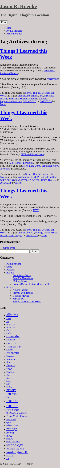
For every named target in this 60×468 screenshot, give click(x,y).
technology (14, 445)
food (17, 180)
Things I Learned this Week (27, 301)
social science (13, 441)
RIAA (9, 435)
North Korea (11, 419)
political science (12, 425)
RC (50, 180)
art (7, 321)
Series (28, 92)
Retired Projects (14, 33)
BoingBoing (10, 327)
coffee (9, 333)
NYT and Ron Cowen (32, 154)
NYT (36, 210)
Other (9, 266)
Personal (10, 269)
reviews (10, 432)
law (7, 397)
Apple (8, 319)
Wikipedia (10, 456)
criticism (10, 339)
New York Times (38, 180)
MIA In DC (19, 298)
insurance (49, 95)
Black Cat (10, 324)
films (8, 362)
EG (41, 95)
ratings (11, 429)
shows (9, 438)
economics (12, 352)
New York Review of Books (22, 98)
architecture (24, 95)
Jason (3, 104)
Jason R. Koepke (18, 6)
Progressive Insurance (11, 101)
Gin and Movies (21, 295)
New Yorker (12, 409)
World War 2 (29, 101)
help (8, 383)
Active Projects (14, 30)
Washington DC (17, 452)
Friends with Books (23, 292)
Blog (8, 27)
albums (12, 315)
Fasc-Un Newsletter (23, 278)
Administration (13, 263)
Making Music (20, 281)
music (12, 405)
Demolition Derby (22, 275)
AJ (43, 177)
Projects (10, 272)
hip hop (9, 387)
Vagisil (18, 235)
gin (8, 375)
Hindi (54, 232)
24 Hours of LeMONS (21, 162)
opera (8, 422)
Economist (10, 356)
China (8, 330)
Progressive (52, 78)
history (11, 390)
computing (13, 336)
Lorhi (11, 235)
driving (34, 95)
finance (10, 365)
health (47, 232)
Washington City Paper (15, 449)
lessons (3, 98)
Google (9, 378)
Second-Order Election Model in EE (31, 284)
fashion (10, 359)
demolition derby (13, 347)
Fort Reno (10, 372)
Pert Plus (43, 98)
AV (32, 232)
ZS (54, 180)
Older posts (7, 247)
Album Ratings (20, 290)
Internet (11, 393)
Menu (3, 22)
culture (11, 343)
